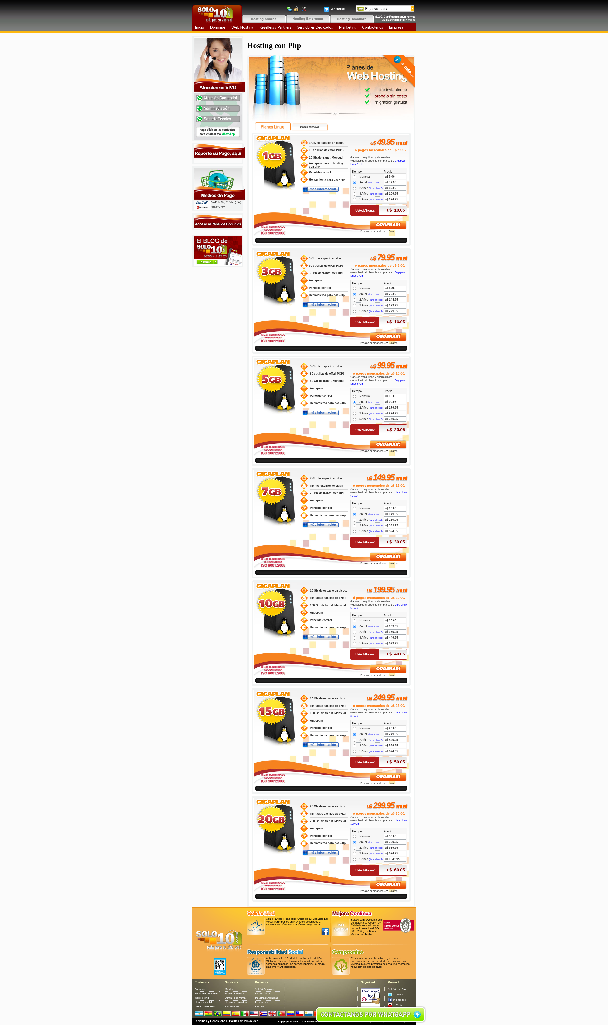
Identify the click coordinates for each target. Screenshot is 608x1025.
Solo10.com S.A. (397, 989)
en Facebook (399, 999)
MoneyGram (218, 206)
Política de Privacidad (243, 1021)
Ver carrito (337, 8)
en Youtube (398, 1005)
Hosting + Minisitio (235, 993)
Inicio (199, 27)
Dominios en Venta (235, 997)
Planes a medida (204, 1002)
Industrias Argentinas (266, 997)
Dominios (218, 27)
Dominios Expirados (236, 1002)
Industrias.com (263, 993)
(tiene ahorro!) (374, 182)
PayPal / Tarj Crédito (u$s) (226, 202)
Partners (259, 1006)
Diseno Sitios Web (205, 1006)
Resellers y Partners (275, 27)
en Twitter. (398, 994)
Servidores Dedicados (315, 27)
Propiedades (232, 1006)
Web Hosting (242, 27)
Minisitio (229, 989)
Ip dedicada (261, 1002)
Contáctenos (372, 27)
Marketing (347, 27)
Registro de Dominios (206, 993)
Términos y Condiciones (210, 1021)
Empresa (396, 27)
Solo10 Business (264, 989)
